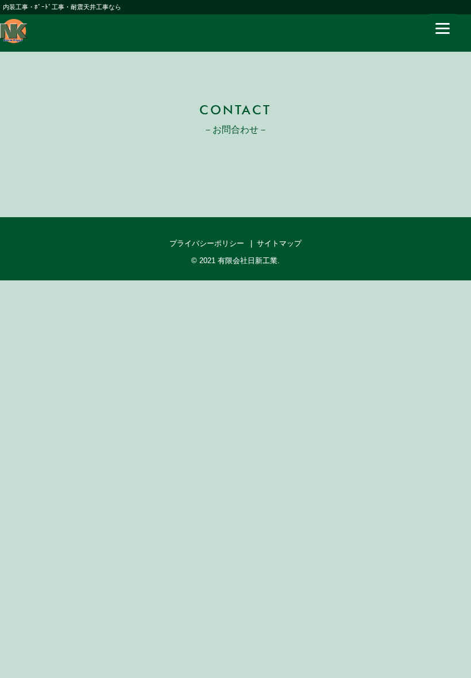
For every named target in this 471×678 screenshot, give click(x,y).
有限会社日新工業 (247, 260)
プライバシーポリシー (206, 243)
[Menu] (442, 28)
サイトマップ (279, 243)
